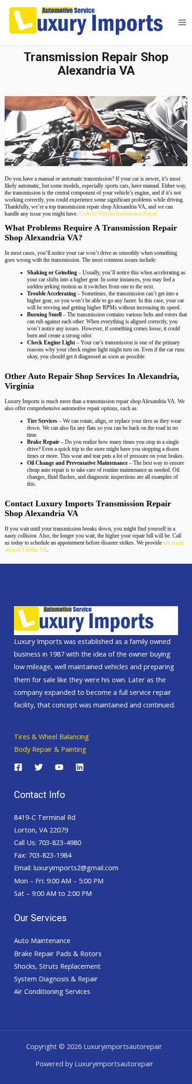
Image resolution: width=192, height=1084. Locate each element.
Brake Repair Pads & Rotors (58, 953)
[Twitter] (38, 767)
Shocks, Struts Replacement (57, 966)
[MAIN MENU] (182, 22)
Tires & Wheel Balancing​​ (51, 736)
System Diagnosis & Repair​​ (56, 978)
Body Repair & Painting (50, 749)
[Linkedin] (79, 767)
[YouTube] (59, 767)
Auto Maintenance (42, 940)
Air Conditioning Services (52, 991)
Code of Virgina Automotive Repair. (118, 213)
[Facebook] (18, 767)
